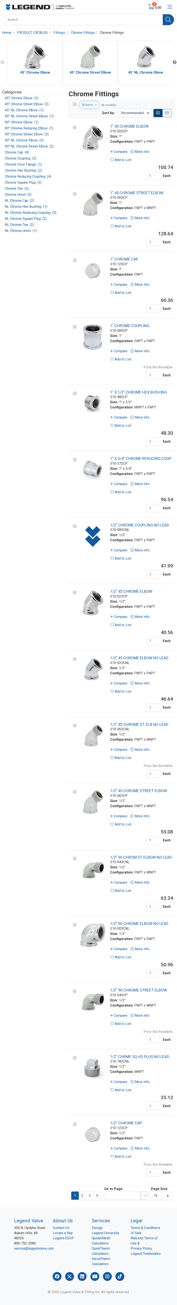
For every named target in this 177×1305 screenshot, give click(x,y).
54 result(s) (108, 105)
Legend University (105, 1233)
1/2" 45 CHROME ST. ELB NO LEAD (139, 724)
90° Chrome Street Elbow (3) (27, 134)
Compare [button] (120, 152)
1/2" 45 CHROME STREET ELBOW (138, 790)
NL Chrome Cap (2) (19, 201)
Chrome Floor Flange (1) (23, 164)
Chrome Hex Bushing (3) (23, 170)
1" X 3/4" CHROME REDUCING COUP (140, 458)
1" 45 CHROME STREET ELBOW (136, 193)
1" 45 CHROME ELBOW (129, 126)
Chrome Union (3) (18, 194)
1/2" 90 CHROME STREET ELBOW (138, 990)
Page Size (159, 1189)
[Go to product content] (93, 138)
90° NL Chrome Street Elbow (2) (29, 146)
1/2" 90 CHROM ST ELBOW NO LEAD (141, 857)
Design (97, 1228)
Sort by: (108, 113)
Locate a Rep (63, 1233)
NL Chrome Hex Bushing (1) (26, 207)
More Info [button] (142, 152)
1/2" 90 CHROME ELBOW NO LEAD (139, 923)
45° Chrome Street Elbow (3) (27, 104)
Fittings (59, 33)
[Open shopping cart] (151, 8)
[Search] (168, 19)
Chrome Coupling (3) (20, 158)
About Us (63, 1220)
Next (174, 62)
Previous (2, 62)
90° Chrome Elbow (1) (21, 122)
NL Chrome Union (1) (21, 231)
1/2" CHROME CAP (126, 1123)
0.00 (158, 8)
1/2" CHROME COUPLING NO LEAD (139, 525)
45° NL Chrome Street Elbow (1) (29, 116)
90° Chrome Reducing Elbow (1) (29, 128)
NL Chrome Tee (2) (19, 225)
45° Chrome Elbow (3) (21, 98)
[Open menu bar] (170, 7)
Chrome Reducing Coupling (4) (28, 176)
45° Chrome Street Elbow (90, 72)
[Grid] (166, 113)
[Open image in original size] (40, 7)
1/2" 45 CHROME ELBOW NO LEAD (139, 658)
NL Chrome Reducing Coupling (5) (30, 213)
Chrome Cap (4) (17, 152)
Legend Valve (28, 1220)
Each (167, 176)
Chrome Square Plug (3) (23, 182)
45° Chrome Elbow (35, 72)
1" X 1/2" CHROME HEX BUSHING (138, 392)
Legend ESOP (63, 1238)
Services (101, 1220)
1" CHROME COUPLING (129, 325)
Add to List (122, 160)
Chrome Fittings (83, 33)
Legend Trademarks (146, 1254)
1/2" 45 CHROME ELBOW (131, 591)
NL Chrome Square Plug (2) (26, 219)
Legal (136, 1220)
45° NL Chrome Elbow (145, 72)
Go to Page (113, 1189)
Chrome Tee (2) (17, 188)
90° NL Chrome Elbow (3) (24, 140)
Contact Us (61, 1228)
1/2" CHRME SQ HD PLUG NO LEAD (139, 1056)
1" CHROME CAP (124, 259)
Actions (88, 105)
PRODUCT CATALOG (32, 33)
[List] (158, 113)
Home (6, 33)
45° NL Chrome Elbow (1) (24, 110)
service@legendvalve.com (34, 1248)
